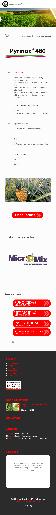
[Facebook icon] (25, 506)
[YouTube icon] (28, 506)
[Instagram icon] (31, 506)
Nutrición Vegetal (14, 373)
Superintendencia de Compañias (28, 501)
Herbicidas (12, 368)
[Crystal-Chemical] (12, 4)
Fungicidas (12, 366)
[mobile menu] (52, 4)
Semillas (11, 376)
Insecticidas (12, 371)
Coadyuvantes (13, 363)
